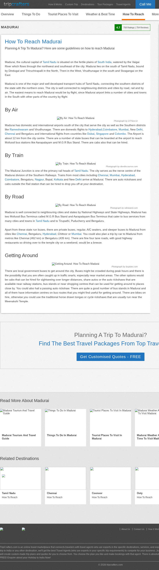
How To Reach (133, 14)
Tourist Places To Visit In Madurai (107, 437)
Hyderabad (95, 129)
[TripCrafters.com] (16, 4)
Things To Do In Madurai (62, 435)
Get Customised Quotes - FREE (110, 357)
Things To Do (31, 14)
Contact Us (139, 529)
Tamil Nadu (49, 62)
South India (104, 62)
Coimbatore (110, 129)
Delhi (139, 129)
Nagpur (39, 179)
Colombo (120, 133)
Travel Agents (123, 4)
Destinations (87, 4)
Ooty (140, 493)
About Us (125, 529)
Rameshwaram (19, 129)
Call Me (145, 4)
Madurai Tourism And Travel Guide (19, 437)
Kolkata (58, 179)
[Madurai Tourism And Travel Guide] (20, 420)
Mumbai (124, 129)
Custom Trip (71, 4)
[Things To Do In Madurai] (65, 420)
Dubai (90, 133)
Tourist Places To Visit (63, 14)
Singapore (102, 133)
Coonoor (97, 493)
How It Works (55, 4)
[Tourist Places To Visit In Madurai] (110, 420)
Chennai (10, 133)
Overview (7, 14)
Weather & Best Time (100, 14)
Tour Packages (105, 4)
